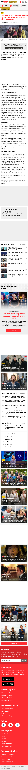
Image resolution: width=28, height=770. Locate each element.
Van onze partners (6, 744)
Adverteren (4, 741)
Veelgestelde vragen (7, 709)
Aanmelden (24, 660)
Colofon (3, 739)
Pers (2, 713)
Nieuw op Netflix (6, 693)
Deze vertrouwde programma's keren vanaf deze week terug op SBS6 (14, 315)
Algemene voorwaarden (8, 754)
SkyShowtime (5, 734)
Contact (3, 736)
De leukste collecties (7, 700)
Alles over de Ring (6, 716)
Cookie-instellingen (7, 762)
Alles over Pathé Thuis (7, 698)
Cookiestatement (6, 759)
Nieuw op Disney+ (6, 695)
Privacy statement (6, 757)
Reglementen (5, 711)
